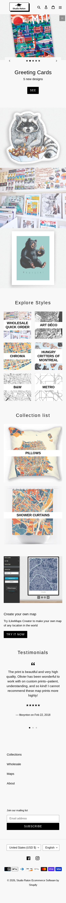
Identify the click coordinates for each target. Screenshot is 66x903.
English (49, 847)
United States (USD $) (22, 847)
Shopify (33, 884)
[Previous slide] (9, 61)
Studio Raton (23, 880)
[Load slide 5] (39, 61)
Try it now (15, 634)
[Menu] (60, 7)
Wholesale (14, 764)
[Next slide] (56, 61)
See (33, 90)
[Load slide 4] (36, 61)
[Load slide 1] (27, 61)
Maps (10, 773)
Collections (14, 754)
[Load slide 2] (30, 61)
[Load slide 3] (33, 61)
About (11, 783)
